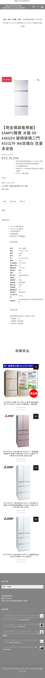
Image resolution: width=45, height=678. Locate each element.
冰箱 (19, 19)
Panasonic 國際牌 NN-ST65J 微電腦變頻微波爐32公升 (19, 647)
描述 (4, 201)
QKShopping (13, 6)
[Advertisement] (22, 52)
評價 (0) (23, 201)
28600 (7, 189)
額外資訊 (13, 201)
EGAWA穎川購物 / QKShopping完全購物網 (13, 8)
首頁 (4, 19)
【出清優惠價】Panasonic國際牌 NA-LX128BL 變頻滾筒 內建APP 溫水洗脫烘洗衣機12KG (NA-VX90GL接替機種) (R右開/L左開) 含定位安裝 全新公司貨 (21, 617)
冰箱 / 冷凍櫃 (12, 19)
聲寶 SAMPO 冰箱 (22, 186)
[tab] (5, 201)
